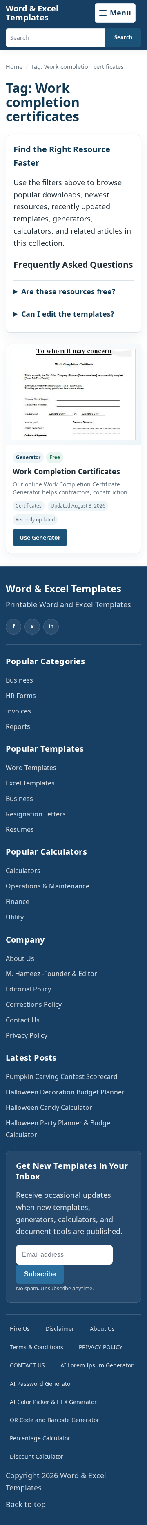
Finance (17, 901)
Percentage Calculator (40, 1438)
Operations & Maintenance (47, 886)
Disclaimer (59, 1328)
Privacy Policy (26, 1035)
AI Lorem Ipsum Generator (97, 1365)
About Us (20, 958)
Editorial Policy (28, 989)
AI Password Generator (41, 1383)
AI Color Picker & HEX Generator (53, 1402)
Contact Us (23, 1019)
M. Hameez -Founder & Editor (51, 973)
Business (19, 680)
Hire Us (20, 1328)
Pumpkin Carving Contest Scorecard (62, 1076)
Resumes (20, 829)
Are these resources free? (68, 291)
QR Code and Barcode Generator (54, 1420)
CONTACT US (27, 1365)
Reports (18, 726)
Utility (15, 916)
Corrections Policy (34, 1004)
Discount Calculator (36, 1456)
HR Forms (21, 695)
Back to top (26, 1504)
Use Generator (40, 537)
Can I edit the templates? (67, 314)
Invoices (18, 711)
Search (123, 37)
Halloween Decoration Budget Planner (65, 1091)
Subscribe (40, 1274)
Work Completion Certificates (66, 471)
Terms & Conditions (36, 1347)
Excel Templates (30, 783)
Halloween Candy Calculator (49, 1107)
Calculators (23, 870)
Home (14, 66)
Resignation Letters (36, 814)
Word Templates (31, 767)
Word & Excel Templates (32, 13)
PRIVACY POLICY (100, 1347)
